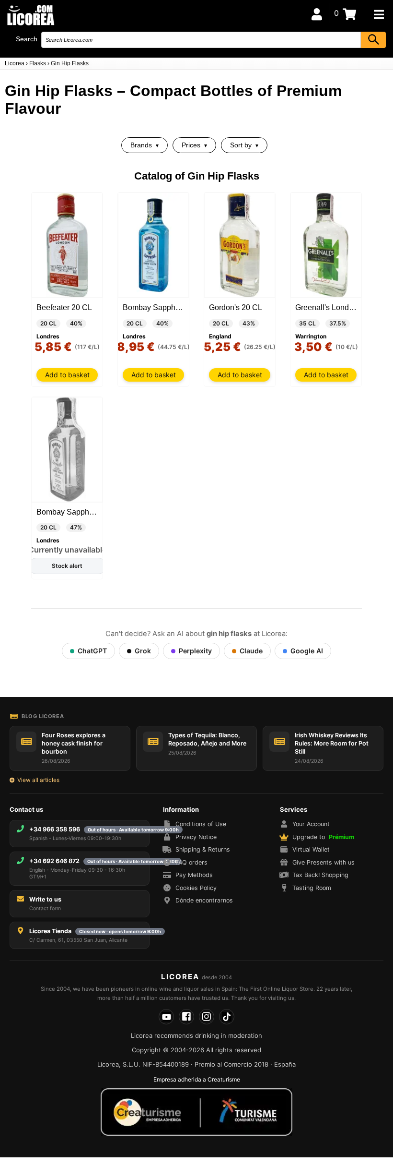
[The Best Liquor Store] (30, 14)
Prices (191, 145)
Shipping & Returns (202, 849)
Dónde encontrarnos (204, 900)
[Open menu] (378, 14)
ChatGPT (92, 651)
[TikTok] (226, 1016)
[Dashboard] (317, 13)
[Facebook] (186, 1016)
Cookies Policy (196, 887)
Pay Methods (194, 874)
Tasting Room (311, 887)
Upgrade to (323, 837)
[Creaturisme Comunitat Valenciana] (196, 1111)
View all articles (38, 779)
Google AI (306, 651)
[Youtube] (166, 1016)
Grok (143, 651)
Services (293, 809)
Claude (251, 651)
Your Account (311, 824)
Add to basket (67, 375)
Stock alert (67, 565)
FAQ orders (191, 862)
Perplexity (195, 651)
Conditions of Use (200, 824)
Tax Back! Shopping (320, 874)
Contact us (26, 809)
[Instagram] (206, 1016)
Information (181, 809)
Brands (141, 145)
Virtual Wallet (311, 849)
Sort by (241, 145)
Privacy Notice (196, 837)
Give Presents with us (323, 862)
